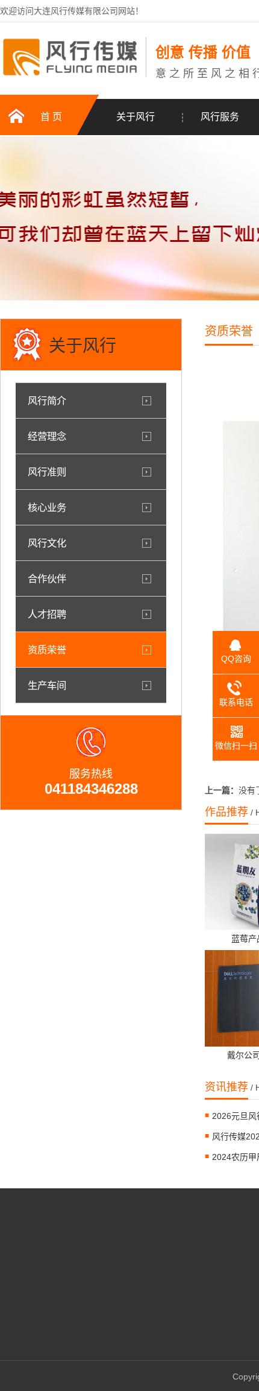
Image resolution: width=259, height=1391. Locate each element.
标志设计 (120, 1291)
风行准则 (47, 471)
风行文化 (47, 542)
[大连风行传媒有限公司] (70, 74)
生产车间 (47, 685)
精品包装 (120, 1255)
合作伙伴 (47, 578)
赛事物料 (120, 1273)
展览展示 (120, 1309)
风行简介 (47, 400)
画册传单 (120, 1327)
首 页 (51, 117)
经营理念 (47, 436)
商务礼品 (120, 1345)
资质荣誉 (47, 649)
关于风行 (135, 117)
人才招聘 (47, 614)
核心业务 (47, 507)
